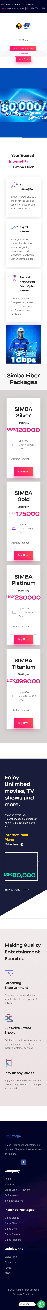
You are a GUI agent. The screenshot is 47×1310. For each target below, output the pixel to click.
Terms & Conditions (23, 1294)
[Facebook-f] (23, 1162)
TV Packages (11, 1195)
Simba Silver (11, 1223)
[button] (23, 48)
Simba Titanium (12, 1234)
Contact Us (10, 1262)
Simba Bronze (12, 1217)
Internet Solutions (14, 1201)
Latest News (11, 1256)
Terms (8, 1267)
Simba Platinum (13, 1240)
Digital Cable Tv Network (17, 1190)
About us (9, 1184)
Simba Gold (11, 1229)
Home (8, 1179)
